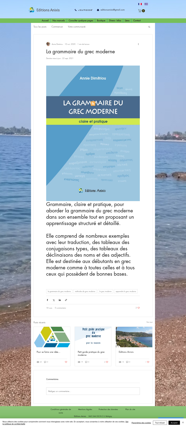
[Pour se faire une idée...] (52, 337)
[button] (142, 10)
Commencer (57, 26)
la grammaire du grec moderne (59, 291)
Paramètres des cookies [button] (141, 422)
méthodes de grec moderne (85, 291)
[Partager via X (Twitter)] (53, 300)
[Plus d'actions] (138, 44)
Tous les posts (40, 26)
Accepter (174, 422)
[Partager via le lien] (66, 300)
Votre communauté (76, 26)
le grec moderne (105, 291)
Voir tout (149, 322)
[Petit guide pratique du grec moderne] (93, 337)
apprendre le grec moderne (126, 291)
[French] (140, 4)
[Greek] (146, 4)
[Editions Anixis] (134, 337)
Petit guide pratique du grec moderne (91, 353)
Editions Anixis (126, 351)
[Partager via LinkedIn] (60, 300)
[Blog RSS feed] (93, 103)
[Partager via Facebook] (47, 300)
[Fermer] (182, 422)
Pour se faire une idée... (48, 351)
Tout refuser (160, 422)
